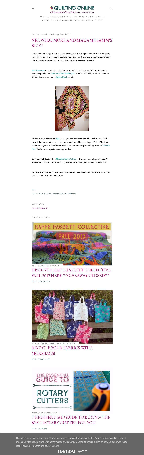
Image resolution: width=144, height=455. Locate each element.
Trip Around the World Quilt (62, 73)
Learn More (66, 451)
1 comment (42, 428)
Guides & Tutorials (60, 16)
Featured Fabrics (83, 16)
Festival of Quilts (44, 194)
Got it (82, 451)
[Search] (110, 8)
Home (43, 16)
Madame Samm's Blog (66, 159)
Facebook (61, 20)
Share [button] (34, 190)
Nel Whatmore (38, 70)
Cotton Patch (62, 77)
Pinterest (74, 20)
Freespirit (55, 194)
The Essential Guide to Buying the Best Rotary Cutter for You (71, 419)
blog (57, 139)
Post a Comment (40, 208)
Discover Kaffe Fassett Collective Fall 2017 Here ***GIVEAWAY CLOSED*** (71, 272)
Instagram (47, 20)
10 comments (43, 359)
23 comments (44, 281)
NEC (62, 194)
